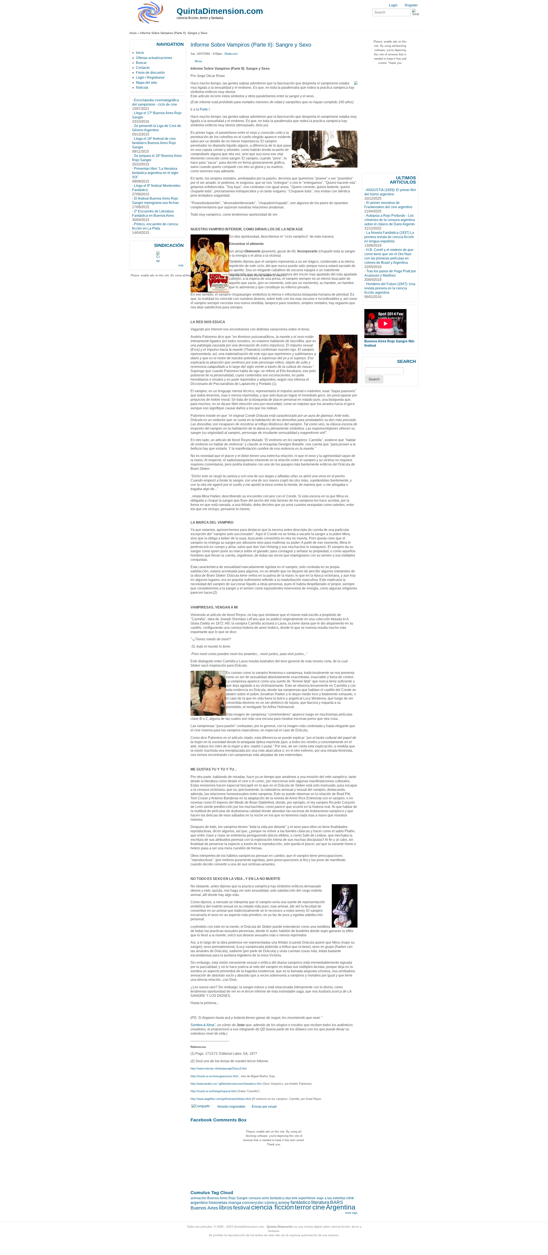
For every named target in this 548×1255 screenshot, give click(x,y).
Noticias (142, 87)
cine (318, 1207)
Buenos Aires (204, 1208)
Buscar (141, 63)
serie (265, 1198)
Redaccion (231, 53)
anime (284, 1202)
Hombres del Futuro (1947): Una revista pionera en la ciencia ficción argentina (389, 288)
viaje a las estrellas (330, 1198)
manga (234, 1202)
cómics (270, 1202)
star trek (291, 1198)
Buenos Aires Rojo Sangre (227, 1198)
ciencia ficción (272, 1207)
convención (253, 1202)
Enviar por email (264, 1106)
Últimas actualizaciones (154, 58)
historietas (218, 1202)
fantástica (277, 1198)
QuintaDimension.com (220, 11)
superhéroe (307, 1198)
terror (303, 1207)
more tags (351, 1212)
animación (198, 1198)
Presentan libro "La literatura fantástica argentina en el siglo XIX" (155, 173)
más (181, 265)
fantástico (300, 1202)
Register (411, 5)
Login (393, 5)
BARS (336, 1202)
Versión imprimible (231, 1106)
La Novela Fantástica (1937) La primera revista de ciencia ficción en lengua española (389, 237)
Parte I (205, 109)
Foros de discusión (150, 72)
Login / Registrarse (150, 77)
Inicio (133, 33)
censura (255, 1198)
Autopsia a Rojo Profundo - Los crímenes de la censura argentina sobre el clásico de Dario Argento (389, 220)
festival (241, 1208)
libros (198, 61)
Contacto (143, 67)
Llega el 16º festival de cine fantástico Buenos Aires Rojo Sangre (154, 143)
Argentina (340, 1207)
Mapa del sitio (146, 82)
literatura (320, 1202)
